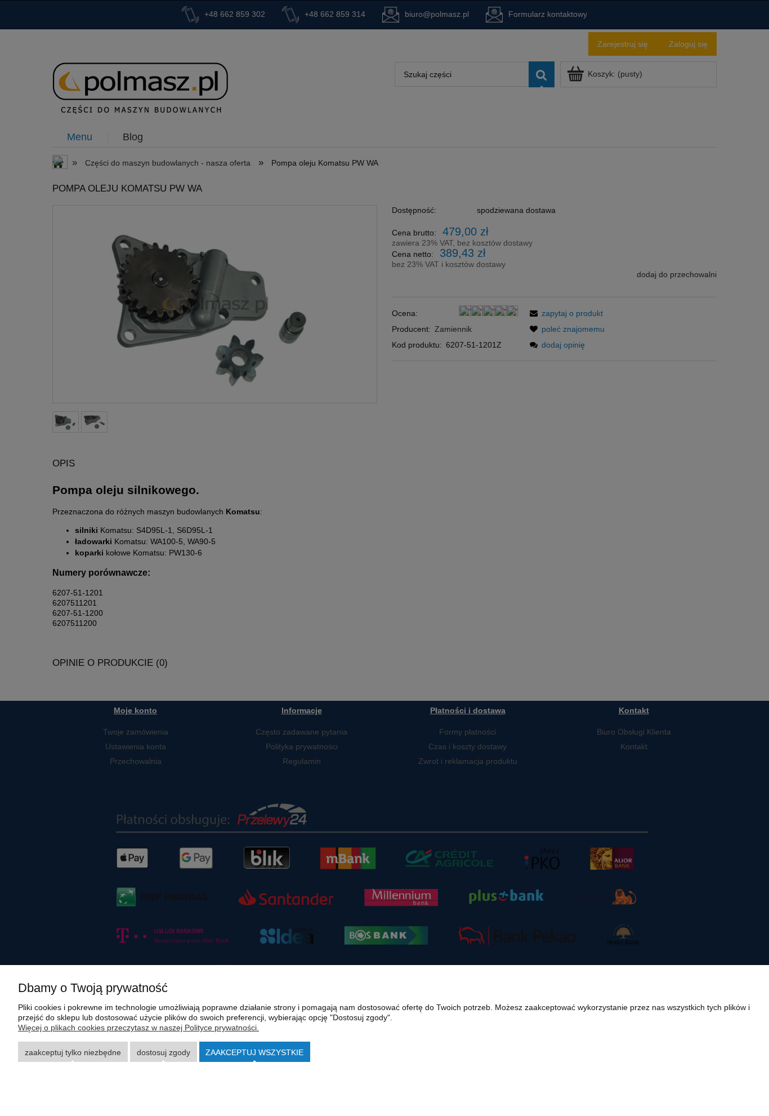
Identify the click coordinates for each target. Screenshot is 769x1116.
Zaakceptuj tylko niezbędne (73, 1052)
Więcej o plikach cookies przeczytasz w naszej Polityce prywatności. (138, 1027)
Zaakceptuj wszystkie (254, 1052)
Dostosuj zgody (163, 1052)
